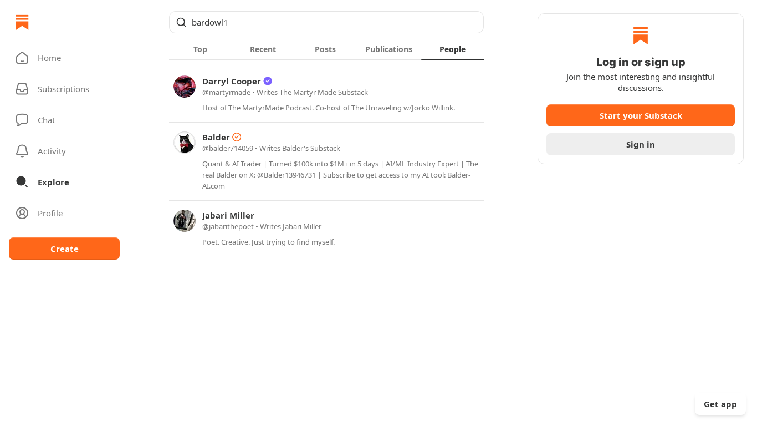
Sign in (640, 144)
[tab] (200, 49)
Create (64, 248)
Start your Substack (641, 115)
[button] (64, 57)
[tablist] (326, 49)
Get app (720, 403)
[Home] (22, 22)
